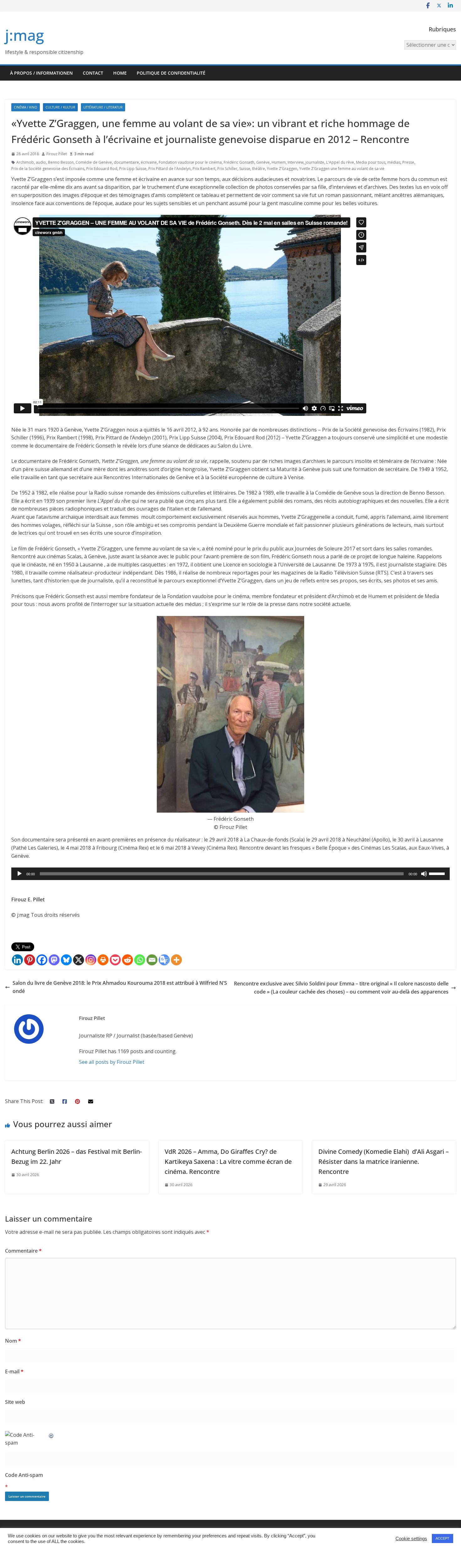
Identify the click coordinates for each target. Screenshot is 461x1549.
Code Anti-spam (24, 1475)
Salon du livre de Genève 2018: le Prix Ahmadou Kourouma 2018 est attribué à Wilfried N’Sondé (120, 987)
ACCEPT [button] (442, 1538)
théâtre (258, 168)
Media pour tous (370, 162)
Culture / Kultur (60, 107)
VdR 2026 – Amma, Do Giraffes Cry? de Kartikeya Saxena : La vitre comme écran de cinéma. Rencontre (228, 1161)
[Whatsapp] (139, 959)
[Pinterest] (29, 959)
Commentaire (23, 1250)
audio (41, 162)
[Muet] (424, 874)
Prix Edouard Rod (101, 168)
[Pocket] (115, 959)
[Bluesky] (66, 959)
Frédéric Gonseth (239, 162)
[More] (176, 959)
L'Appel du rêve (340, 162)
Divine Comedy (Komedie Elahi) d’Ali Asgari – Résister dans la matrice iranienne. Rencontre (383, 1161)
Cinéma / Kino (25, 107)
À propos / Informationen (41, 73)
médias (393, 162)
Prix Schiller (227, 168)
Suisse (244, 168)
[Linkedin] (17, 959)
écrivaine (149, 162)
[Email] (151, 959)
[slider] (438, 873)
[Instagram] (90, 959)
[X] (78, 959)
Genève (263, 162)
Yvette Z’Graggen (282, 168)
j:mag (24, 35)
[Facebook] (41, 959)
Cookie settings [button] (411, 1538)
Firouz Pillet (56, 153)
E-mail (14, 1371)
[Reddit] (127, 959)
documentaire (126, 162)
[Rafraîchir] (51, 1434)
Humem (279, 162)
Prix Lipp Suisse (132, 168)
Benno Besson (61, 162)
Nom (13, 1340)
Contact (93, 73)
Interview (296, 162)
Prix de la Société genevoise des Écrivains (47, 168)
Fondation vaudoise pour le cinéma (190, 162)
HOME (120, 73)
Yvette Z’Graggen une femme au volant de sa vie (341, 168)
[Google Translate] (164, 959)
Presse (408, 162)
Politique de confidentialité (171, 73)
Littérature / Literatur (103, 107)
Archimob (25, 162)
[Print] (103, 959)
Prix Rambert (204, 168)
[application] (230, 873)
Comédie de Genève (94, 162)
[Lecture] (19, 874)
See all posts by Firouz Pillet (111, 1061)
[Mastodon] (54, 959)
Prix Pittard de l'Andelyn (169, 168)
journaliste (314, 162)
